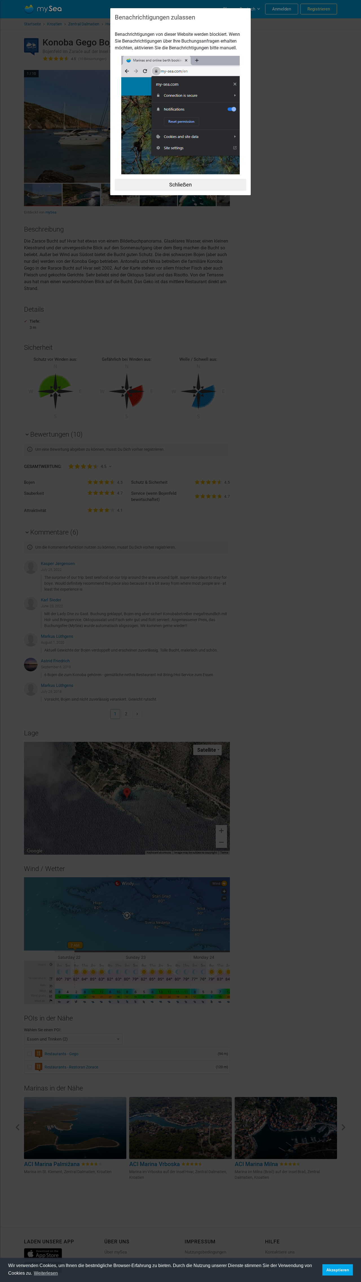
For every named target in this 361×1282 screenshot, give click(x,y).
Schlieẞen (180, 185)
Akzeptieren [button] (337, 1270)
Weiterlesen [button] (46, 1273)
